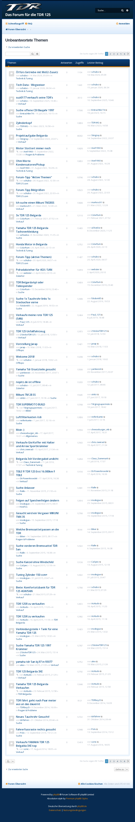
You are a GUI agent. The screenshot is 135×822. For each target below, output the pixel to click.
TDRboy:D (24, 707)
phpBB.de (82, 806)
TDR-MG (24, 126)
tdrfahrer (24, 720)
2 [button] (110, 53)
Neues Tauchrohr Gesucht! (32, 717)
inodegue (24, 503)
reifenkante (26, 420)
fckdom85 (25, 305)
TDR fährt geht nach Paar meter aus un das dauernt (36, 702)
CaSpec (23, 565)
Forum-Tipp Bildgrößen (30, 190)
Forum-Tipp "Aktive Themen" (34, 177)
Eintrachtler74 (27, 113)
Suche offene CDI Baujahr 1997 (35, 110)
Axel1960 (28, 151)
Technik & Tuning (24, 78)
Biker (22, 536)
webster (28, 272)
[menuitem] (28, 23)
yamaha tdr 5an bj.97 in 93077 (34, 662)
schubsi (24, 75)
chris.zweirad (26, 449)
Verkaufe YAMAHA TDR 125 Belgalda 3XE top (32, 744)
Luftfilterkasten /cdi (28, 417)
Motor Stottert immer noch (33, 148)
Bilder (28, 410)
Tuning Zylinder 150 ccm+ (31, 575)
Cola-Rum (24, 218)
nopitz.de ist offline (28, 382)
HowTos (23, 506)
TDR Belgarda (24, 694)
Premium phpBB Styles (77, 798)
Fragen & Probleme (35, 154)
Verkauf (22, 103)
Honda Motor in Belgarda (31, 244)
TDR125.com (22, 183)
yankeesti (25, 372)
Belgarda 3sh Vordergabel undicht (37, 459)
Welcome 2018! (25, 356)
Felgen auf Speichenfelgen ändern (37, 500)
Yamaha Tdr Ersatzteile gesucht (36, 369)
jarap (22, 347)
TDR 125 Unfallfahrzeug (30, 331)
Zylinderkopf (24, 123)
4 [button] (117, 53)
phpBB (56, 794)
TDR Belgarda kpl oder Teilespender (30, 284)
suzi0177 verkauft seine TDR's (34, 97)
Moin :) (20, 430)
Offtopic (20, 350)
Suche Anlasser (25, 488)
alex (22, 665)
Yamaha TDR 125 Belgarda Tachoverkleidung (32, 229)
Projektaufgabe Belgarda (31, 135)
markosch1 (25, 205)
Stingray (24, 138)
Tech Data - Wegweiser (30, 85)
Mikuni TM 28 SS (26, 395)
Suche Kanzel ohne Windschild (34, 562)
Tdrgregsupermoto (33, 407)
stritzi (22, 398)
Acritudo (24, 607)
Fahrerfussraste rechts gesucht (36, 729)
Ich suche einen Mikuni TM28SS (35, 202)
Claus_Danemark (32, 462)
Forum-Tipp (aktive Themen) (34, 257)
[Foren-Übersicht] (26, 9)
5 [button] (121, 53)
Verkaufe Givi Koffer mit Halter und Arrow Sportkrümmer (35, 444)
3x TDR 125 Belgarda (28, 215)
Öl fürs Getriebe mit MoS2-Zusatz (37, 72)
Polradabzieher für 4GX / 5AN (34, 269)
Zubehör (20, 275)
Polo (22, 732)
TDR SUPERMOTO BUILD (30, 404)
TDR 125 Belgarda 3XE (29, 671)
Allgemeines (32, 436)
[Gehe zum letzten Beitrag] (100, 71)
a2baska (24, 234)
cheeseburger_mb (29, 433)
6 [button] (124, 53)
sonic (26, 749)
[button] (128, 54)
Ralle (22, 491)
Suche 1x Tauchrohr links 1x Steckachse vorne (33, 300)
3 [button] (113, 53)
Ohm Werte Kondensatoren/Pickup (30, 162)
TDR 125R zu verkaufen (30, 604)
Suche (19, 116)
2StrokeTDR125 (27, 334)
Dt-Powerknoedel (28, 478)
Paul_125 (24, 321)
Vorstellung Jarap (27, 344)
